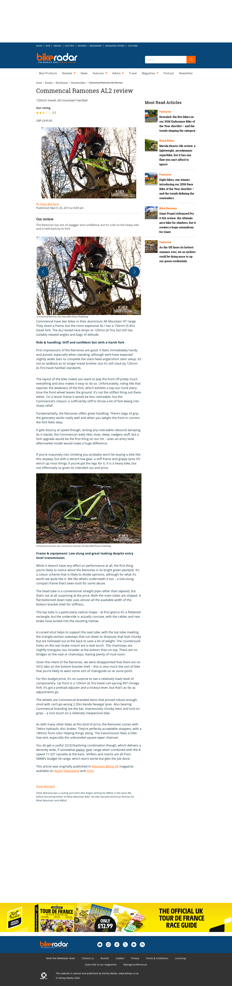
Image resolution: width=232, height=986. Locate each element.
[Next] (134, 271)
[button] (88, 277)
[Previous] (43, 271)
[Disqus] (92, 856)
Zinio (90, 771)
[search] (191, 59)
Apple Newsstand (66, 771)
